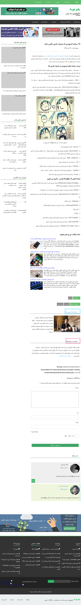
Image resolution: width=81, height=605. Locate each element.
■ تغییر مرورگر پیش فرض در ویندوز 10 (11, 572)
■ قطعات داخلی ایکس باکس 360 (31, 561)
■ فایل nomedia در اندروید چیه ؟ (71, 560)
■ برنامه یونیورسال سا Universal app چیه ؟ (11, 566)
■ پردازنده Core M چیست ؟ (52, 557)
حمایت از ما (67, 2)
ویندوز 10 (17, 544)
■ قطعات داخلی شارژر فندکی (32, 565)
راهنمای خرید (44, 22)
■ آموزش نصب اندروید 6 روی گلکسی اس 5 (72, 555)
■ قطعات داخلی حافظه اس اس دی (31, 557)
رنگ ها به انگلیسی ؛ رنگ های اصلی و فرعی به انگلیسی (9, 195)
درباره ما (58, 2)
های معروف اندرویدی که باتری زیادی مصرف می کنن (57, 56)
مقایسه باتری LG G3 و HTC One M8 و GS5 (42, 268)
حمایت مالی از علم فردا (65, 356)
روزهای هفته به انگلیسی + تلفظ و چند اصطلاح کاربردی (9, 211)
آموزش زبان (35, 22)
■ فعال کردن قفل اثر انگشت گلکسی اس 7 (71, 568)
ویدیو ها (54, 22)
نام (78, 413)
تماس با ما (48, 2)
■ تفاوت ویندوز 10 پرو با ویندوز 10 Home (10, 561)
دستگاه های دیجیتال (65, 22)
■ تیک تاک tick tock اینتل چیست (50, 554)
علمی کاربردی (77, 22)
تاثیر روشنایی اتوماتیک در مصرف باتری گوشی (42, 279)
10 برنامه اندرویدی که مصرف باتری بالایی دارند (62, 44)
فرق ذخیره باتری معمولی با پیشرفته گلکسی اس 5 (43, 239)
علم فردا (75, 9)
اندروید (70, 298)
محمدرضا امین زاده (71, 312)
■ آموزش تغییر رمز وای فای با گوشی (71, 563)
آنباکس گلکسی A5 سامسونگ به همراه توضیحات (14, 114)
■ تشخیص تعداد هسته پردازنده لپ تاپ (51, 562)
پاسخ (33, 481)
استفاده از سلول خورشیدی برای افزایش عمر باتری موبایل (44, 252)
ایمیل (77, 422)
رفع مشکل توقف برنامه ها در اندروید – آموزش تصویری (9, 144)
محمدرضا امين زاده (63, 486)
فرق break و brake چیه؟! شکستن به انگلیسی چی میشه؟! (10, 204)
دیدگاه (77, 388)
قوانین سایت (38, 2)
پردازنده (57, 544)
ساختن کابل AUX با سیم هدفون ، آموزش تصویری (10, 127)
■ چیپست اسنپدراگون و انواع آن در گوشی (51, 568)
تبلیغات (76, 2)
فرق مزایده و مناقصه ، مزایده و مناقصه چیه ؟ (9, 161)
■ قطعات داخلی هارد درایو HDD (31, 554)
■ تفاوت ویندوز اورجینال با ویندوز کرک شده (11, 555)
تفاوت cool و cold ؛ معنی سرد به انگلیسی (10, 184)
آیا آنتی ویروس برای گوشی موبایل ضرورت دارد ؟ (14, 91)
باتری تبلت (66, 304)
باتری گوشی (60, 304)
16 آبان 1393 (64, 468)
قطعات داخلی (35, 544)
